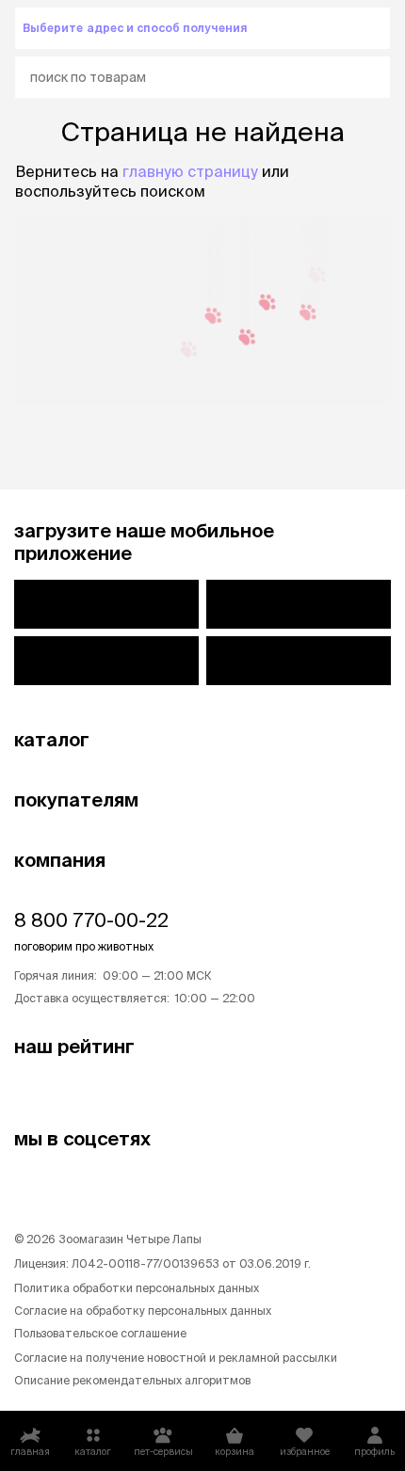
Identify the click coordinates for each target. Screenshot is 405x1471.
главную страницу (190, 171)
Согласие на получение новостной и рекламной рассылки (175, 1357)
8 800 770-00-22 (91, 920)
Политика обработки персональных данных (136, 1288)
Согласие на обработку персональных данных (142, 1310)
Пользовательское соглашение (100, 1333)
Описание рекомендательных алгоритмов (132, 1380)
